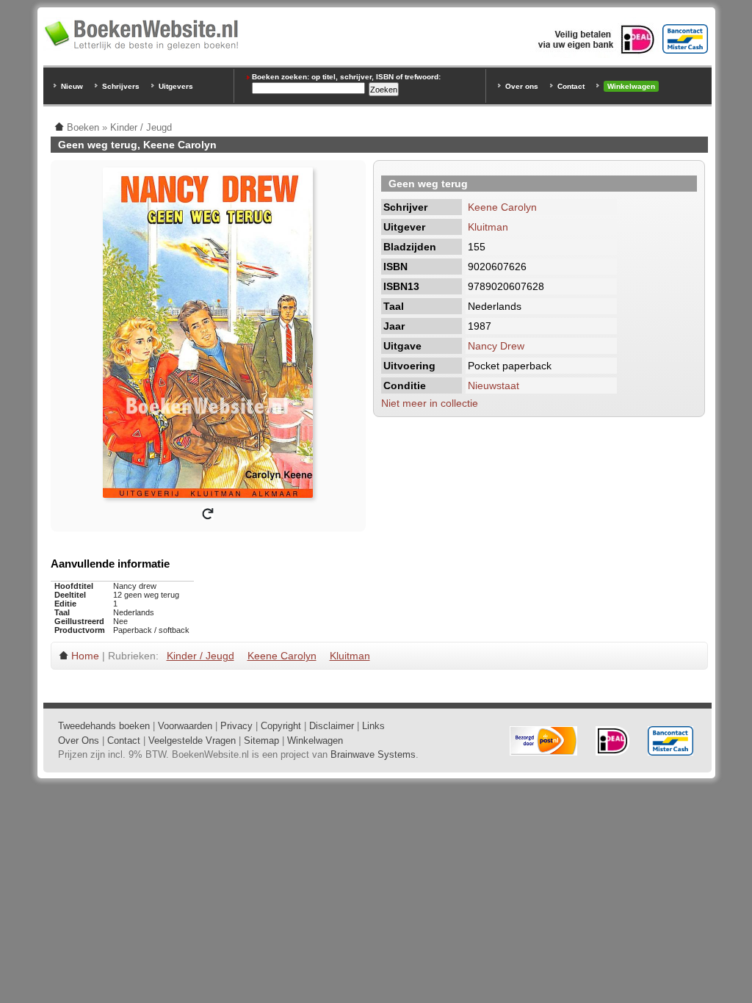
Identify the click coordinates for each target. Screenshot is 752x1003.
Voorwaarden (185, 725)
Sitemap (261, 740)
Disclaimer (331, 725)
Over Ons (78, 740)
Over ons (521, 86)
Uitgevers (176, 86)
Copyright (281, 725)
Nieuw (72, 86)
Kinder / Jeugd (200, 656)
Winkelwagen (631, 86)
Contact (571, 86)
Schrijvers (121, 86)
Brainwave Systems (373, 754)
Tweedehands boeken (104, 725)
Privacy (236, 725)
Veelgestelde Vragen (192, 740)
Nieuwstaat (493, 385)
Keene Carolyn (502, 207)
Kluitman (488, 227)
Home (85, 656)
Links (373, 725)
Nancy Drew (496, 346)
